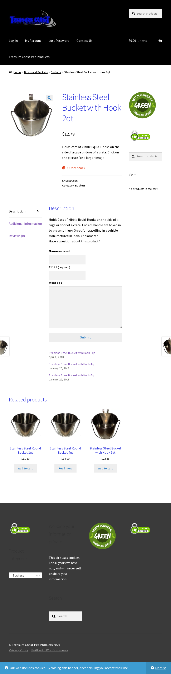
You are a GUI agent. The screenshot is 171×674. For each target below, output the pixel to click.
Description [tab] (17, 211)
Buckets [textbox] (24, 575)
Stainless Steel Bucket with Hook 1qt (72, 353)
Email (59, 267)
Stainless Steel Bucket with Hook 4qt (72, 364)
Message (55, 282)
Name (59, 251)
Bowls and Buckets (36, 72)
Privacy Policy (18, 650)
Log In (13, 40)
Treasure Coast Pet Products (29, 57)
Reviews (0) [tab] (17, 236)
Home (17, 72)
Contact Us (84, 40)
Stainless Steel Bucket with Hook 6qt (72, 375)
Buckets (56, 72)
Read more (65, 468)
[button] (49, 98)
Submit (85, 337)
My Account (33, 40)
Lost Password (59, 40)
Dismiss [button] (160, 668)
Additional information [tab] (25, 223)
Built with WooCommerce (49, 650)
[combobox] (25, 575)
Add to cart (25, 468)
